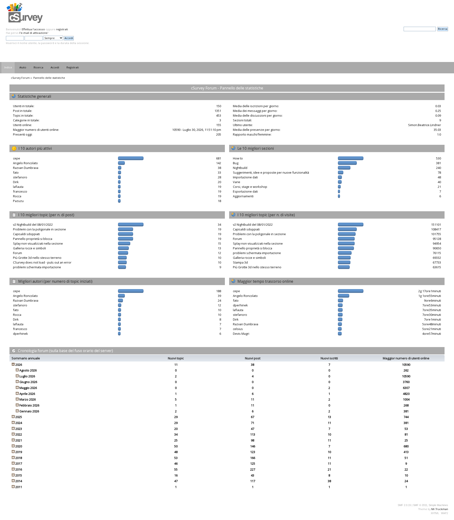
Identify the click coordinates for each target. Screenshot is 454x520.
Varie (236, 182)
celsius (238, 329)
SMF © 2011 (420, 505)
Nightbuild (240, 168)
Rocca (17, 196)
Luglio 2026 (27, 376)
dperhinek (20, 333)
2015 (18, 475)
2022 (18, 434)
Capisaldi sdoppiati (26, 234)
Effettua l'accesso (33, 29)
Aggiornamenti (243, 196)
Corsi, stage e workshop (250, 187)
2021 (18, 440)
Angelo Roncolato (25, 163)
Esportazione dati (245, 191)
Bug (235, 163)
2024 (18, 423)
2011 (18, 487)
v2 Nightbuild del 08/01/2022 (33, 224)
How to (238, 158)
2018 (18, 458)
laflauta (18, 187)
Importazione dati (245, 177)
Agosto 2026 (28, 370)
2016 (18, 469)
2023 (18, 429)
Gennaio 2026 (29, 411)
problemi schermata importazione (37, 267)
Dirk (16, 182)
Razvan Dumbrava (25, 168)
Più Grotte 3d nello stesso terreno (37, 258)
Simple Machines (438, 505)
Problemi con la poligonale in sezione (39, 229)
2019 (18, 452)
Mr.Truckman (439, 509)
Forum (17, 253)
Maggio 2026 (28, 388)
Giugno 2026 (28, 382)
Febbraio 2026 (29, 405)
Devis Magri (241, 333)
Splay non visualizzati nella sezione (38, 243)
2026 (18, 364)
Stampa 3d (240, 262)
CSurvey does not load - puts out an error (42, 262)
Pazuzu (18, 201)
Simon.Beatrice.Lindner (424, 125)
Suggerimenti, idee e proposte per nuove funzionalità (271, 172)
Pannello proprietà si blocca (32, 239)
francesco (20, 191)
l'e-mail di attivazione (33, 33)
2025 (18, 417)
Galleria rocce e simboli (29, 248)
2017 (18, 463)
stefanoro (20, 177)
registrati (62, 29)
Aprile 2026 (27, 394)
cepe (16, 158)
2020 (18, 446)
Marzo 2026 (27, 399)
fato (16, 172)
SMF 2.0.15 (404, 505)
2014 (18, 481)
